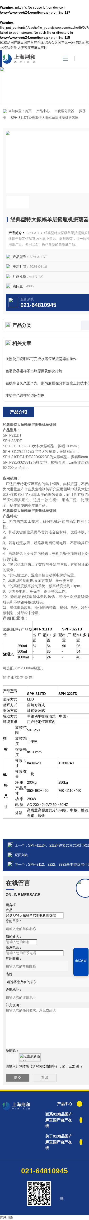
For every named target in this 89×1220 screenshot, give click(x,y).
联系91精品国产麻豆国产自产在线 (58, 1120)
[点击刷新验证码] (30, 1057)
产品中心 (43, 111)
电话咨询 (81, 961)
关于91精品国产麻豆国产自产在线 (58, 1142)
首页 (28, 111)
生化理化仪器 (64, 111)
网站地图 (6, 1217)
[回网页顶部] (81, 970)
